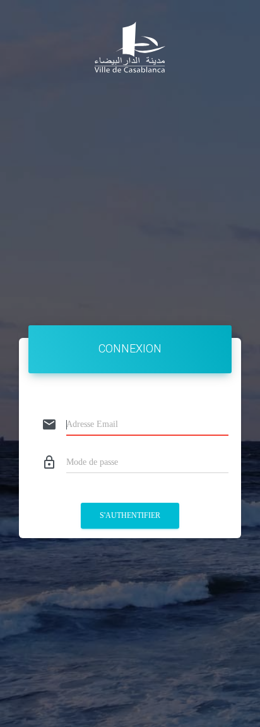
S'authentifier (130, 515)
